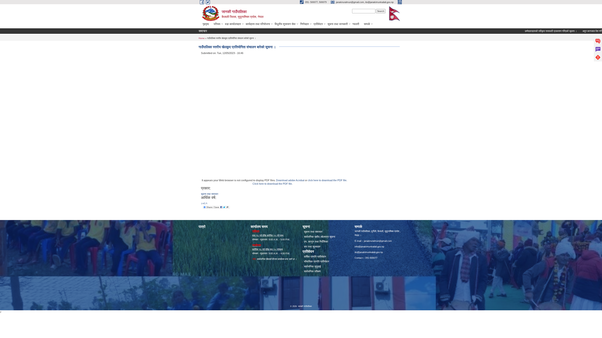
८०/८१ (204, 203)
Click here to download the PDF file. (273, 183)
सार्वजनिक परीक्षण (312, 271)
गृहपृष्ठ (206, 24)
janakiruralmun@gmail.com (378, 241)
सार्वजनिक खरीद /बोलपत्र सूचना (319, 236)
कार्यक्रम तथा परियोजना (258, 24)
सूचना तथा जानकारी (337, 24)
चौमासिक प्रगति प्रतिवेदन (316, 261)
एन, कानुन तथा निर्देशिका (316, 241)
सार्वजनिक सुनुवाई (312, 266)
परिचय (217, 24)
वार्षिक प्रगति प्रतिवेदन (315, 256)
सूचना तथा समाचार (209, 194)
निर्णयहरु (304, 24)
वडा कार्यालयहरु (233, 24)
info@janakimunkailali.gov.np (369, 246)
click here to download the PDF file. (327, 180)
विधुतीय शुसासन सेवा (285, 24)
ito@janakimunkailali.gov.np (369, 252)
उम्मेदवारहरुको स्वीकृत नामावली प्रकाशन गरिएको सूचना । (534, 31)
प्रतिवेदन (318, 24)
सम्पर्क (367, 24)
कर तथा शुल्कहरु (312, 246)
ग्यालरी (355, 24)
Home (202, 38)
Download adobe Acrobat (290, 180)
